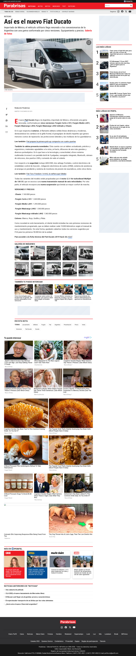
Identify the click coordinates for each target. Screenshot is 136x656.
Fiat (26, 120)
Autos (40, 6)
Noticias (31, 6)
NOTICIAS (7, 16)
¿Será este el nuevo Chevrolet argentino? (21, 604)
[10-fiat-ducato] (86, 269)
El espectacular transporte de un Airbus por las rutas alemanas (29, 601)
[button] (88, 42)
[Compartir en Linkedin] (7, 126)
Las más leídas (103, 47)
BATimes (124, 634)
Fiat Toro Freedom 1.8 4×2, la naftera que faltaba (46, 174)
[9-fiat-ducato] (70, 269)
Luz (94, 634)
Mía (100, 634)
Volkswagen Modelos (33, 11)
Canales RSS (35, 641)
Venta (83, 324)
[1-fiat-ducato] (22, 253)
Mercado (56, 6)
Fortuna (50, 634)
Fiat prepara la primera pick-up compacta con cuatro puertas (51, 141)
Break (116, 634)
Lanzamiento (26, 324)
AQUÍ (70, 237)
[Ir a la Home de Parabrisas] (14, 5)
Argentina (57, 324)
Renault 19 (45, 11)
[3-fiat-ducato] (54, 253)
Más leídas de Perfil (106, 111)
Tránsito (102, 641)
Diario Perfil (12, 634)
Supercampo (78, 634)
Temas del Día (8, 11)
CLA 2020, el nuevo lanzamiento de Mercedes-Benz (25, 593)
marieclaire (60, 554)
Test (64, 6)
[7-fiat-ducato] (38, 269)
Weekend (68, 634)
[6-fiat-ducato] (22, 269)
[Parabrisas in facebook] (122, 11)
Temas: (17, 325)
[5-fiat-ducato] (86, 253)
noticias (37, 554)
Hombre (59, 634)
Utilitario (35, 324)
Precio (76, 324)
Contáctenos (59, 641)
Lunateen (108, 634)
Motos (47, 6)
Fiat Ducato (28, 329)
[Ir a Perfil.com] (128, 2)
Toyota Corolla (55, 11)
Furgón (43, 324)
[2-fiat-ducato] (38, 253)
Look (88, 634)
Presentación (67, 324)
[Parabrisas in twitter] (126, 11)
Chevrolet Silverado (68, 11)
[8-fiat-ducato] (54, 269)
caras (14, 554)
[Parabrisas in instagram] (118, 11)
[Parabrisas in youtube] (130, 11)
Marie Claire (40, 634)
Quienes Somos (47, 641)
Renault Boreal (19, 11)
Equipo (77, 641)
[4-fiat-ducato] (70, 253)
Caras (22, 634)
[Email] (7, 132)
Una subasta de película (14, 590)
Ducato (37, 329)
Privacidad (69, 641)
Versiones (19, 329)
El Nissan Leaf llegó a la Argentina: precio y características (28, 597)
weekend (82, 554)
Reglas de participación (90, 641)
